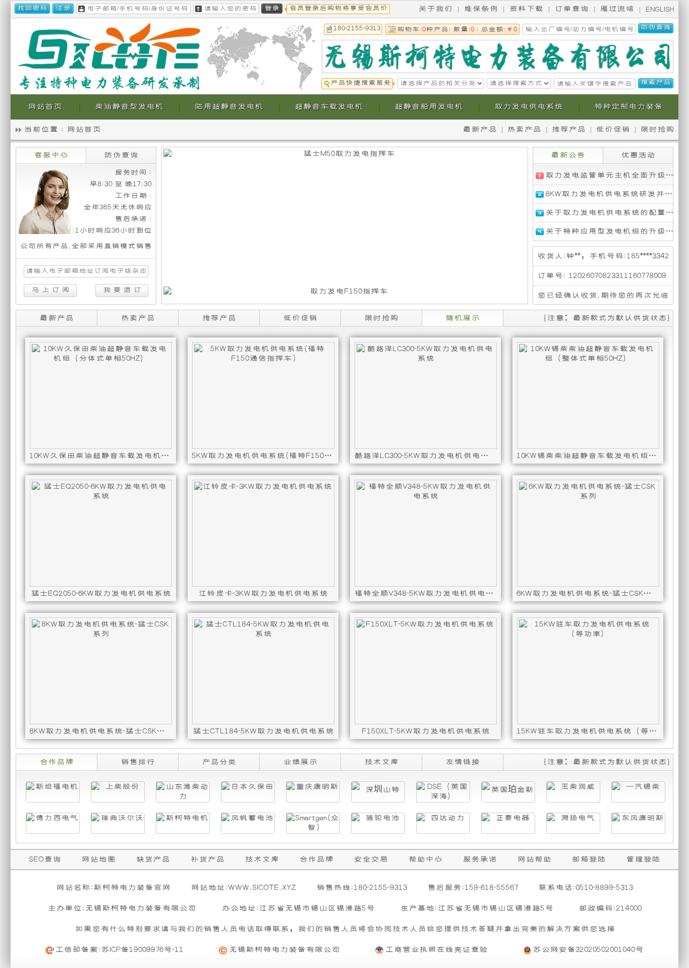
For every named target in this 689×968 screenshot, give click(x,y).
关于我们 (435, 9)
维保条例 (481, 9)
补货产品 (207, 859)
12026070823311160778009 (617, 275)
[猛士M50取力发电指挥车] (344, 218)
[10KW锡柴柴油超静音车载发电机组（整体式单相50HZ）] (587, 395)
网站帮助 (534, 859)
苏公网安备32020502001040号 (588, 949)
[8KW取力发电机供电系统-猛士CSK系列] (100, 670)
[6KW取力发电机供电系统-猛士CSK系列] (587, 533)
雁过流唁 (617, 9)
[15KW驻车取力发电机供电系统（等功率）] (587, 670)
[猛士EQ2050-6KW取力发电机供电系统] (100, 533)
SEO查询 (45, 859)
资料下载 (526, 9)
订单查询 (571, 9)
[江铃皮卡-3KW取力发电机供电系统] (263, 533)
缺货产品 (153, 859)
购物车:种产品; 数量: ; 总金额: (457, 29)
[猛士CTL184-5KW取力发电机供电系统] (263, 670)
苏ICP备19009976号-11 (142, 949)
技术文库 (262, 859)
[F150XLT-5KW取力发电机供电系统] (425, 670)
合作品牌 (316, 859)
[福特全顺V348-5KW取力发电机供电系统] (425, 533)
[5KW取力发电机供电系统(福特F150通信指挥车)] (263, 395)
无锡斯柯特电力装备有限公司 (284, 949)
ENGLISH (660, 10)
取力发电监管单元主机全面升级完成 (613, 175)
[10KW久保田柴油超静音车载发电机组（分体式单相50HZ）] (100, 395)
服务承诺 (480, 859)
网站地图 (98, 859)
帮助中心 (425, 859)
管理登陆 (643, 859)
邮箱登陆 (588, 859)
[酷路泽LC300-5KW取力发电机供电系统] (425, 395)
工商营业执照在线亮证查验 (436, 949)
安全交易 (371, 859)
